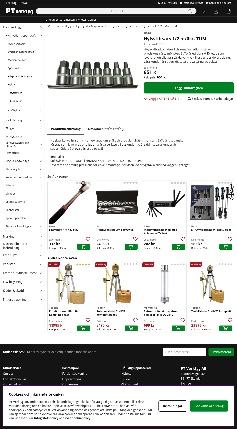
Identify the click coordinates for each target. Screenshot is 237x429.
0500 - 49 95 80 (169, 2)
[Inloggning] (215, 11)
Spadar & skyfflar (16, 201)
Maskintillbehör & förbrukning (15, 246)
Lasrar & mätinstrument (20, 273)
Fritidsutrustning (14, 299)
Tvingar (10, 185)
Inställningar (172, 406)
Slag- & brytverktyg (17, 161)
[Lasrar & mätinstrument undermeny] (40, 273)
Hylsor (11, 84)
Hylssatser (16, 92)
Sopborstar (12, 210)
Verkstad (9, 264)
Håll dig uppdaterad (136, 368)
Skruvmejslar (14, 169)
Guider (92, 19)
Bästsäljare (70, 368)
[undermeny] (40, 35)
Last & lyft (10, 255)
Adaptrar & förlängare (20, 76)
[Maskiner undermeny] (40, 236)
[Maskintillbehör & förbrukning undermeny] (40, 245)
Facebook (131, 385)
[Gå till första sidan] (48, 26)
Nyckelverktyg (14, 120)
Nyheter (81, 19)
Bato (147, 33)
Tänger (10, 128)
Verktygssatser (15, 136)
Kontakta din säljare (220, 2)
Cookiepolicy (12, 385)
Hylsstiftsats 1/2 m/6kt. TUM (159, 26)
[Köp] (83, 247)
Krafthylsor (14, 110)
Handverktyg (12, 27)
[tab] (65, 129)
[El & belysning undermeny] (40, 281)
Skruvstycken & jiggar (19, 226)
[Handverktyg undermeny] (40, 27)
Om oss (8, 374)
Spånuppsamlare (16, 218)
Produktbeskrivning (66, 129)
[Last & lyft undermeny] (40, 255)
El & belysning (12, 282)
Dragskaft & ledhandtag (21, 51)
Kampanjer (51, 19)
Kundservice (12, 368)
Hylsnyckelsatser (17, 43)
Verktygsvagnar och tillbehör (18, 144)
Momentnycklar (17, 60)
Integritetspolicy (46, 418)
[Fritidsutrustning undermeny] (40, 299)
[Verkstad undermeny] (40, 264)
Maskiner (9, 236)
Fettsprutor (12, 152)
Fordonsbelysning (74, 374)
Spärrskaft (13, 68)
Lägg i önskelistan (163, 98)
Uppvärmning (71, 379)
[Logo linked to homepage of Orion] (19, 11)
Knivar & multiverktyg (19, 177)
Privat (24, 3)
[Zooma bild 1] (92, 74)
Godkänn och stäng (209, 406)
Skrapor (10, 193)
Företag (11, 3)
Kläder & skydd (13, 291)
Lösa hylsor (16, 100)
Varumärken (67, 19)
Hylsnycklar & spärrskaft (21, 35)
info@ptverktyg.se (193, 2)
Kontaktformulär (14, 379)
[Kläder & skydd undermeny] (40, 290)
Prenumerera (221, 352)
